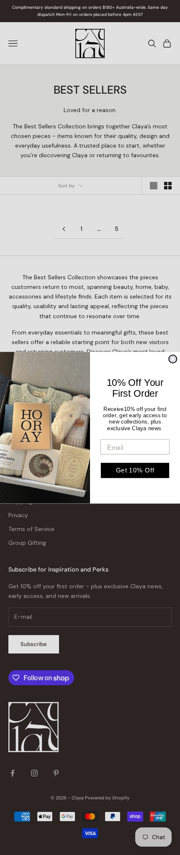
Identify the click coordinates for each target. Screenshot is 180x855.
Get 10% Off (135, 470)
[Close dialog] (173, 359)
